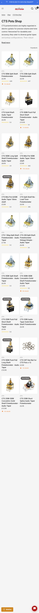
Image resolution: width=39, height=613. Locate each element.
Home (3, 15)
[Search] (32, 8)
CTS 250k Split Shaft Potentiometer (28, 75)
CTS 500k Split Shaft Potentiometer (10, 75)
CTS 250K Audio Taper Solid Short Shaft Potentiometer (28, 321)
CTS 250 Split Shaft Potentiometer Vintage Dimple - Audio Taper (27, 239)
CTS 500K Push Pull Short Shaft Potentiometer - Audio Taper (28, 116)
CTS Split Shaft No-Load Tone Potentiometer (27, 199)
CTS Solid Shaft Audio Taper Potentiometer (8, 114)
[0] (35, 8)
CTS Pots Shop (17, 15)
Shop (8, 15)
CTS (3, 71)
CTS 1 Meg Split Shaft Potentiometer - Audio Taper (10, 237)
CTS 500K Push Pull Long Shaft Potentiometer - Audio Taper (10, 364)
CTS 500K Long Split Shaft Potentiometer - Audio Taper (10, 158)
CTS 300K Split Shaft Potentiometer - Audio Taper (10, 278)
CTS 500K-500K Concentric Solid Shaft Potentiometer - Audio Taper (28, 279)
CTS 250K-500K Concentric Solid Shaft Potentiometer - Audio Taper (10, 402)
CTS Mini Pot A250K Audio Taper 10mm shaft (9, 199)
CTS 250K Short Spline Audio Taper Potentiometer (27, 401)
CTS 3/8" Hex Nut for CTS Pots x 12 (28, 361)
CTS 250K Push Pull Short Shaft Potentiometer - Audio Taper (10, 323)
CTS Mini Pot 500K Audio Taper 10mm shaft (27, 158)
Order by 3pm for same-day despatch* (21, 2)
